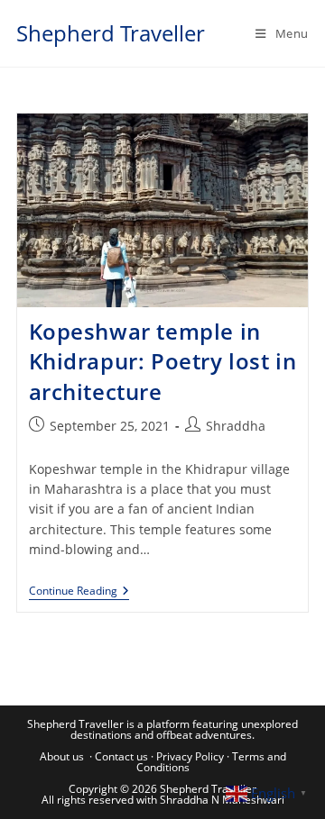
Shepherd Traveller (110, 33)
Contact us (121, 756)
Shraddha (235, 425)
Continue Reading (79, 592)
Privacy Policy (190, 756)
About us (62, 756)
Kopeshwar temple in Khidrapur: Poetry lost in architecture (163, 361)
